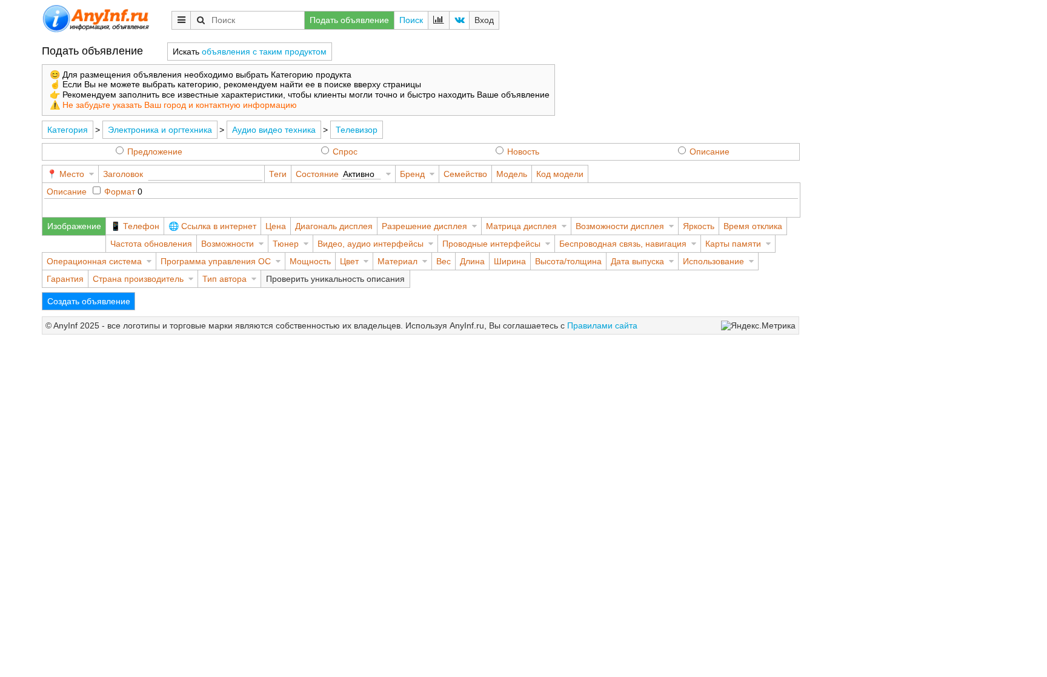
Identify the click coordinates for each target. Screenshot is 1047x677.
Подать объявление (349, 20)
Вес (443, 261)
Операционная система (94, 261)
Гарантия (65, 279)
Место (71, 174)
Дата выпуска (637, 261)
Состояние (317, 174)
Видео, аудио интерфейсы (370, 243)
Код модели (559, 174)
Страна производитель (138, 279)
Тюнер (286, 243)
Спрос (345, 151)
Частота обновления (151, 243)
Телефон (141, 226)
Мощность (310, 261)
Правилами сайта (602, 325)
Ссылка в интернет (218, 226)
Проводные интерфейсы (491, 243)
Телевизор (356, 130)
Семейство (465, 174)
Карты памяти (733, 243)
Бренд (412, 174)
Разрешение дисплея (424, 226)
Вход (484, 20)
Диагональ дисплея (334, 226)
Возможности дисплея (620, 226)
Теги (278, 174)
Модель (511, 174)
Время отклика (752, 226)
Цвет (349, 261)
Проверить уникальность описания (335, 279)
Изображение (74, 226)
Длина (472, 261)
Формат (119, 191)
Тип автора (224, 279)
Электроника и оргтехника (160, 130)
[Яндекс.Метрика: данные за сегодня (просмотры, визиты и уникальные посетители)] (758, 326)
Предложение (154, 151)
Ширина (510, 261)
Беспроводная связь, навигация (622, 243)
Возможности (227, 243)
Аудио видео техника (274, 130)
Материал (397, 261)
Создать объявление (88, 301)
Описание (710, 151)
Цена (275, 226)
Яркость (698, 226)
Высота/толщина (568, 261)
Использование (713, 261)
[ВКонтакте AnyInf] (459, 20)
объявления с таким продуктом (264, 51)
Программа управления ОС (216, 261)
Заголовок (123, 174)
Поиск (411, 20)
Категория (67, 130)
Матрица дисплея (521, 226)
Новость (523, 151)
